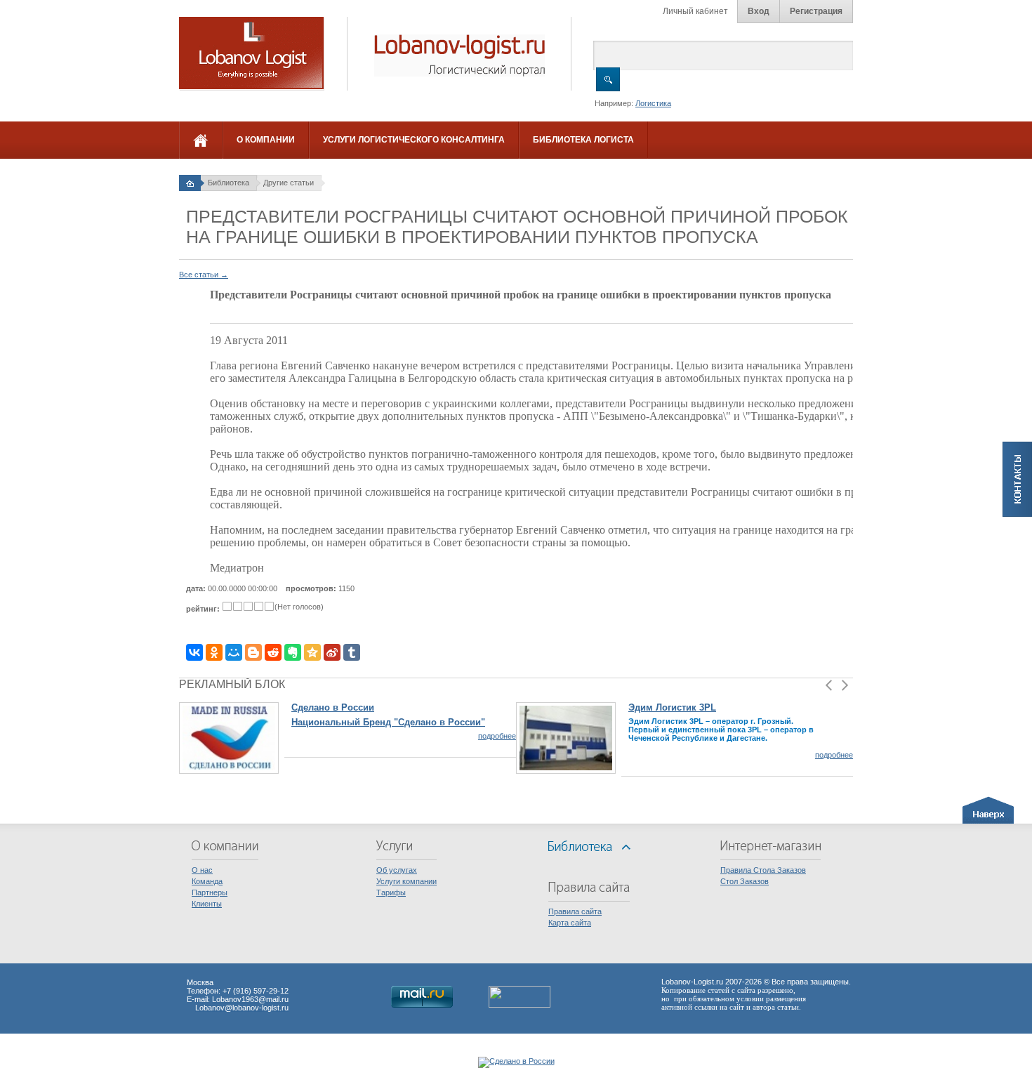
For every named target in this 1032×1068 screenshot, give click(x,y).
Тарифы (391, 892)
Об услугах (396, 870)
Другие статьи (288, 182)
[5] (269, 606)
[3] (248, 606)
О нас (202, 870)
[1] (227, 606)
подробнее (497, 736)
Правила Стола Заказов (763, 870)
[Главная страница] (190, 182)
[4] (258, 606)
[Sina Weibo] (332, 652)
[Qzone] (312, 652)
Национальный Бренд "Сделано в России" (388, 722)
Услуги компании (406, 881)
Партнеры (209, 892)
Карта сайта (569, 922)
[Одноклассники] (214, 652)
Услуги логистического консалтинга (414, 140)
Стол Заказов (744, 881)
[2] (237, 606)
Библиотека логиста (583, 140)
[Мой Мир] (233, 652)
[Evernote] (292, 652)
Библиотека (228, 182)
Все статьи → (203, 274)
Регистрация (816, 11)
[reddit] (273, 652)
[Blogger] (253, 652)
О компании (266, 140)
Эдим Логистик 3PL (672, 707)
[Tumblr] (351, 652)
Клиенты (207, 903)
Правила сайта (575, 911)
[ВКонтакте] (194, 652)
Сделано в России (332, 707)
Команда (207, 881)
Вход (758, 11)
